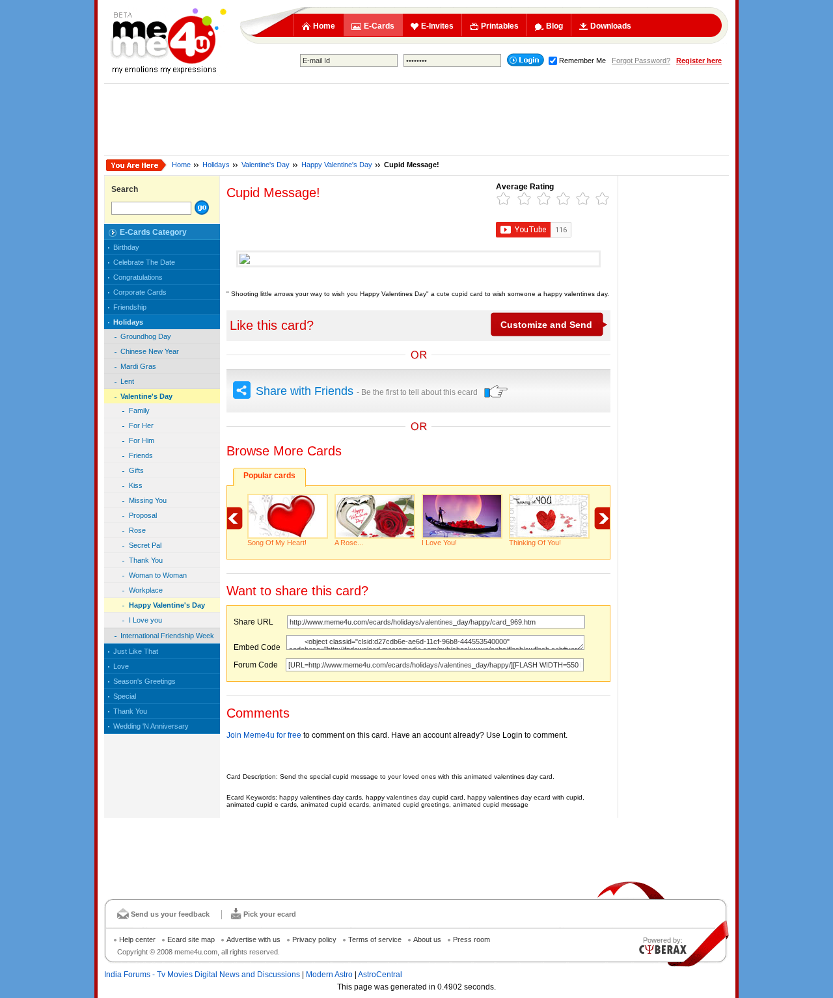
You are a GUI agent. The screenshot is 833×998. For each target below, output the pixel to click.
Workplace (146, 590)
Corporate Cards (140, 292)
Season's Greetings (144, 681)
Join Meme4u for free (263, 735)
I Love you (145, 620)
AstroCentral (380, 974)
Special (124, 696)
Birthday (126, 247)
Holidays (216, 165)
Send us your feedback (170, 914)
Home (324, 26)
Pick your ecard (269, 914)
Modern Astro (329, 974)
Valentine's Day (265, 165)
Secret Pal (145, 545)
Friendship (129, 307)
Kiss (136, 485)
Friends (141, 455)
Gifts (136, 470)
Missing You (148, 500)
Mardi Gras (138, 366)
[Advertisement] (416, 119)
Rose (137, 530)
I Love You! (439, 542)
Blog (554, 26)
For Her (141, 425)
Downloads (610, 26)
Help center (137, 939)
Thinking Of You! (535, 542)
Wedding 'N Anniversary (151, 726)
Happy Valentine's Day (336, 165)
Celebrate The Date (144, 262)
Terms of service (375, 939)
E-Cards (379, 26)
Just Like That (135, 651)
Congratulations (138, 277)
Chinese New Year (149, 351)
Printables (500, 26)
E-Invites (437, 26)
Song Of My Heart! (277, 542)
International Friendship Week (167, 636)
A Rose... (349, 542)
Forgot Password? (641, 60)
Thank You (146, 560)
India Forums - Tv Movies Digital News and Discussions (202, 974)
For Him (141, 440)
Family (139, 410)
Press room (471, 939)
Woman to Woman (158, 575)
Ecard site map (191, 939)
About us (427, 939)
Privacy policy (314, 939)
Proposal (143, 515)
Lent (127, 381)
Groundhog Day (145, 336)
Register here (699, 60)
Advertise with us (253, 939)
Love (121, 666)
